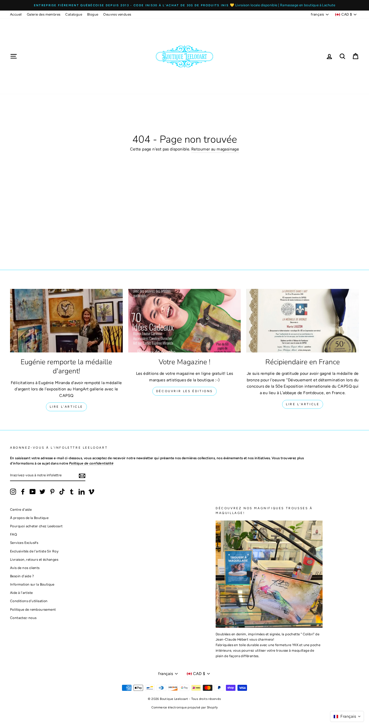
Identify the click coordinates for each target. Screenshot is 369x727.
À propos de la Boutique (29, 518)
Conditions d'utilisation (29, 601)
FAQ (13, 534)
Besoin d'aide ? (22, 576)
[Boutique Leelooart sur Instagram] (13, 492)
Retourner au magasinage (215, 149)
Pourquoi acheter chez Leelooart (36, 526)
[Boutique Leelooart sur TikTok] (62, 492)
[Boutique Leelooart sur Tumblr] (72, 492)
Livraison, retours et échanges (34, 559)
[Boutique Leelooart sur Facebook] (23, 492)
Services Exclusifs (24, 543)
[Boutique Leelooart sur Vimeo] (91, 492)
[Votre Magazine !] (184, 320)
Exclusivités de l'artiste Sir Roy (34, 551)
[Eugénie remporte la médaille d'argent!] (66, 320)
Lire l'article (66, 406)
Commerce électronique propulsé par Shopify (184, 707)
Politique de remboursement (33, 609)
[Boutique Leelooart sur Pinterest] (52, 492)
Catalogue (73, 14)
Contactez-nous (23, 618)
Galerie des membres (43, 14)
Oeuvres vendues (117, 14)
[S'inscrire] (82, 475)
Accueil (16, 14)
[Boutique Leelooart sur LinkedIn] (82, 492)
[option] (184, 5)
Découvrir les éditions (184, 391)
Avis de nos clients (25, 568)
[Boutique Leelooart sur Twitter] (42, 492)
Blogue (92, 14)
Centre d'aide (21, 509)
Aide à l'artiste (21, 593)
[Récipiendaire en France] (302, 320)
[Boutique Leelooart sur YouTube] (33, 492)
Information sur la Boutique (32, 584)
